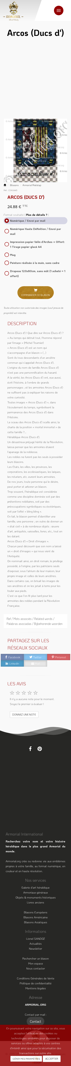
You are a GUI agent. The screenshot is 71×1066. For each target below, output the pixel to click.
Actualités (36, 943)
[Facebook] (30, 749)
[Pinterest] (39, 749)
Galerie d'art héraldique (35, 887)
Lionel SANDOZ (35, 938)
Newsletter (35, 948)
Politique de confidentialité (35, 983)
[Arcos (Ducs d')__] (36, 150)
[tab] (35, 621)
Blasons (14, 185)
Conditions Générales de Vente (35, 978)
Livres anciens (35, 902)
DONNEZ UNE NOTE (24, 714)
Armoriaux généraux (35, 892)
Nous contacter (35, 968)
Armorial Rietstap (32, 185)
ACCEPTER (51, 1058)
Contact (35, 1021)
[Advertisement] (35, 79)
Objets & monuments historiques (36, 897)
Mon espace (35, 963)
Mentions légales (35, 988)
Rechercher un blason (35, 958)
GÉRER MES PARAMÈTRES (26, 1058)
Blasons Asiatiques (35, 922)
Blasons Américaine (35, 917)
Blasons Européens (35, 912)
